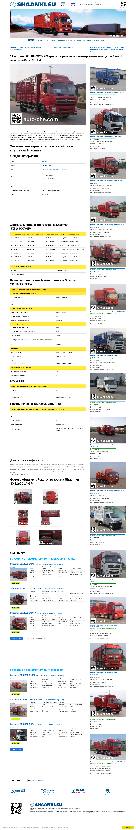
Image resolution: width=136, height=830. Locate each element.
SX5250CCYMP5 (107, 761)
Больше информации (63, 828)
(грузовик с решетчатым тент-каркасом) (37, 564)
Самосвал (39, 40)
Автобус (103, 40)
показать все (17, 638)
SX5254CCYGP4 (107, 490)
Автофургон (77, 40)
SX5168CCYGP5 (107, 268)
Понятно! (127, 827)
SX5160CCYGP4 (107, 718)
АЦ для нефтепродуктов (91, 40)
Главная (31, 40)
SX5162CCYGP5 (107, 311)
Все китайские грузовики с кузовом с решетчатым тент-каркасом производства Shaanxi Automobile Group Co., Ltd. (107, 49)
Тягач (46, 40)
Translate (40, 780)
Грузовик (52, 40)
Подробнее (15, 583)
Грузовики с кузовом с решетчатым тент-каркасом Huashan (103, 535)
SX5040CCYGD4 (107, 534)
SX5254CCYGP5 (107, 224)
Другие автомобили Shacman (36, 638)
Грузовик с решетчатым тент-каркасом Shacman (43, 558)
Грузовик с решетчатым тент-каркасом (36, 669)
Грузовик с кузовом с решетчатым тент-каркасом (55, 169)
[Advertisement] (28, 210)
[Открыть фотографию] (48, 94)
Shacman (44, 161)
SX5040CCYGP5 (107, 401)
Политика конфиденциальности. (48, 809)
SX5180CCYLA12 (108, 136)
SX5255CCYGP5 (107, 180)
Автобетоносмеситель (65, 40)
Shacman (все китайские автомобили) (61, 47)
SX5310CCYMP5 (107, 92)
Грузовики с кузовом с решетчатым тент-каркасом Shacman (103, 94)
